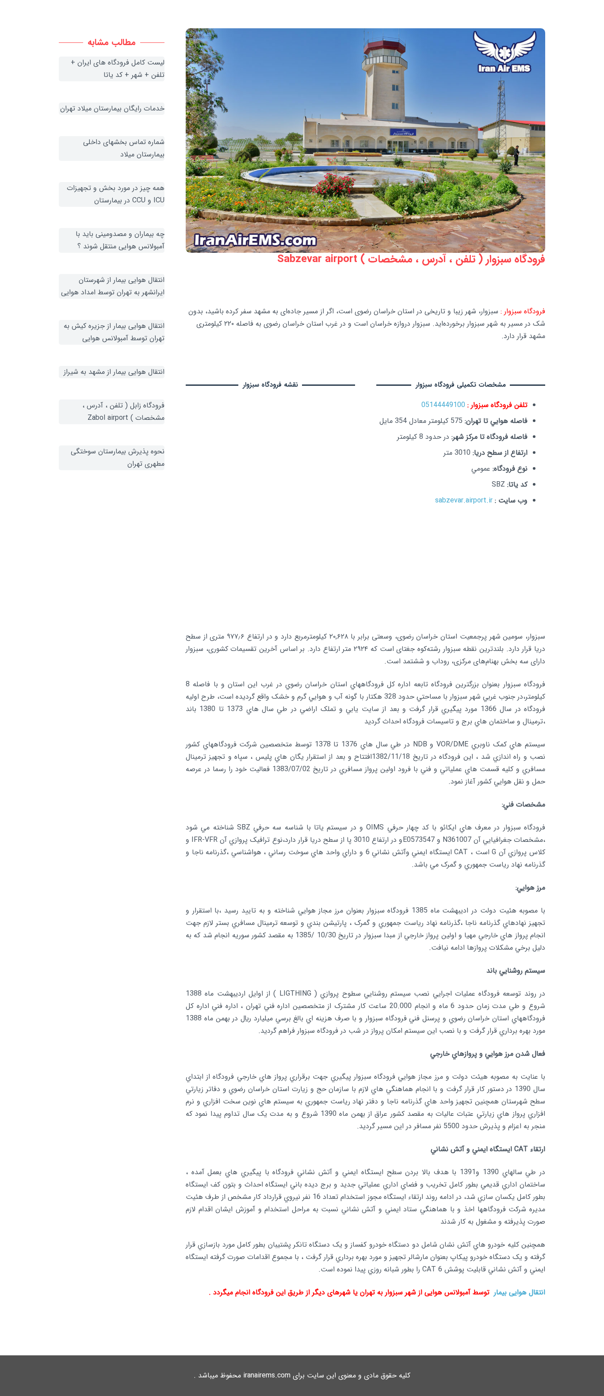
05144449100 (443, 405)
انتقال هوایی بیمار (519, 1292)
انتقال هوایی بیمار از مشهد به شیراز (114, 371)
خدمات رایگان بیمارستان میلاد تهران (112, 108)
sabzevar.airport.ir (464, 500)
